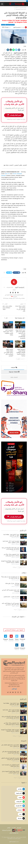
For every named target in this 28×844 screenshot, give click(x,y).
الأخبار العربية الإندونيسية (10, 24)
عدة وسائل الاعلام (14, 833)
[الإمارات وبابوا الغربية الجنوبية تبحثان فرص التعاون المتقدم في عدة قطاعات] (23, 773)
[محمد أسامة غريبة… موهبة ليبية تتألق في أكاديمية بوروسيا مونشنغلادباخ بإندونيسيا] (20, 324)
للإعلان (8, 828)
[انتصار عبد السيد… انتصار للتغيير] (23, 598)
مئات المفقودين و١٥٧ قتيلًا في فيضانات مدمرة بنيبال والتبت (11, 555)
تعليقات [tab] (13, 367)
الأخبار (23, 322)
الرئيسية (19, 828)
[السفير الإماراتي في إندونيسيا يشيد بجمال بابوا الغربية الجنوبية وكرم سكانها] (23, 766)
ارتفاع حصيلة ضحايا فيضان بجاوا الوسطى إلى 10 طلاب (20, 308)
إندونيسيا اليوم (12, 841)
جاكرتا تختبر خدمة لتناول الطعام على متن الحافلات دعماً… (10, 745)
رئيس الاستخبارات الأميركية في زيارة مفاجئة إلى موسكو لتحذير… (10, 548)
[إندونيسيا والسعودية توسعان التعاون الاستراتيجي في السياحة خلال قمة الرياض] (23, 759)
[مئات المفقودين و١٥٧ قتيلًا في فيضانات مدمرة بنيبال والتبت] (23, 556)
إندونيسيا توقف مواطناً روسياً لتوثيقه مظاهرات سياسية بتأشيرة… (10, 561)
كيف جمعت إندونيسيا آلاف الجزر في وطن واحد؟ (10, 590)
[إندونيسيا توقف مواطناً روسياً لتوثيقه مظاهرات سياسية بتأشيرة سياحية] (20, 344)
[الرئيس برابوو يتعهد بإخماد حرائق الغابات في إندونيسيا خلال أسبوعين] (8, 344)
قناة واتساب (19, 801)
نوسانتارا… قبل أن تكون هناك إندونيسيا (12, 584)
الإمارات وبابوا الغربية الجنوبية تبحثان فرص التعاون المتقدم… (10, 772)
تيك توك (20, 818)
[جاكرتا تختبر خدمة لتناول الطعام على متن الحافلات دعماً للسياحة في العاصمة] (23, 746)
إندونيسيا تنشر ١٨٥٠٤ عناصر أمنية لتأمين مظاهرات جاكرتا (11, 542)
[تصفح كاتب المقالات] (14, 282)
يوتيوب (20, 797)
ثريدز (20, 814)
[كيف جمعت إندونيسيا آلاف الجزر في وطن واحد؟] (23, 591)
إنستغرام (20, 810)
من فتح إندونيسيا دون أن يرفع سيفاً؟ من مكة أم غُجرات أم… (10, 577)
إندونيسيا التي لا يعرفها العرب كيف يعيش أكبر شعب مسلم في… (10, 604)
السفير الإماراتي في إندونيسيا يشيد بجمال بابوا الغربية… (10, 765)
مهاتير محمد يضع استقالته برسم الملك (7, 307)
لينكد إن (20, 789)
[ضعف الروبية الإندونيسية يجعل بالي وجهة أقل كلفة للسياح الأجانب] (23, 753)
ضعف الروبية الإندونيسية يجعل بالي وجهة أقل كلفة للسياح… (10, 752)
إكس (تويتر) (19, 793)
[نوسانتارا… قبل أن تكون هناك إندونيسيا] (23, 585)
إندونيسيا (3, 24)
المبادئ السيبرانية (6, 830)
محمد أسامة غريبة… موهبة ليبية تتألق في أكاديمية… (11, 535)
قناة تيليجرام (19, 805)
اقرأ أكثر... (14, 689)
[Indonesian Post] (19, 830)
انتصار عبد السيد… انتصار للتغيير (11, 597)
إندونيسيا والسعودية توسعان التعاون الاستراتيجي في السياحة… (10, 759)
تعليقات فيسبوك (13, 372)
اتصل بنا (14, 828)
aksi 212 (7, 174)
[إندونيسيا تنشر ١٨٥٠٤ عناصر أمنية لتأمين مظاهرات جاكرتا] (8, 324)
